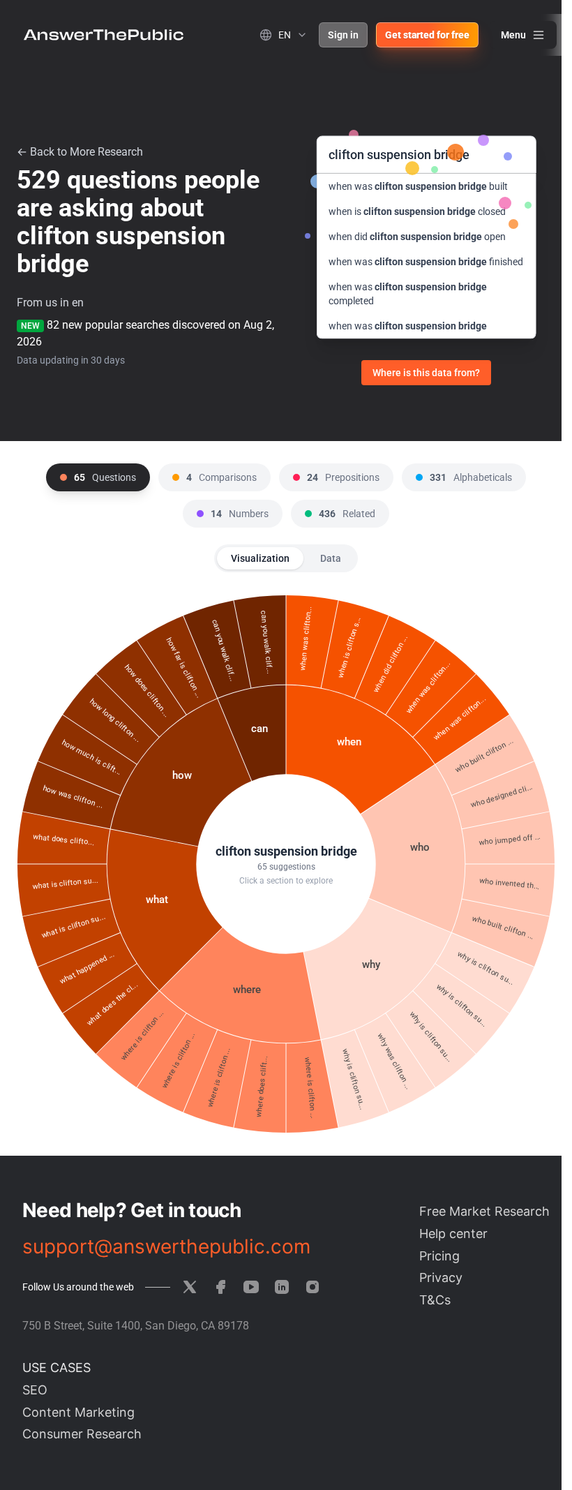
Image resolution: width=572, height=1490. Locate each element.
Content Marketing (78, 1412)
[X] (189, 1287)
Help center (453, 1233)
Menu (513, 34)
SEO (34, 1390)
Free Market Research (484, 1211)
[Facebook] (220, 1287)
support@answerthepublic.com (166, 1246)
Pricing (439, 1256)
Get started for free (427, 34)
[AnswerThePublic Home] (103, 35)
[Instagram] (312, 1287)
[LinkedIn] (281, 1287)
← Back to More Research (80, 151)
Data (330, 558)
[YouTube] (251, 1287)
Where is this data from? (426, 372)
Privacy (440, 1277)
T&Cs (435, 1299)
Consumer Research (82, 1433)
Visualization (260, 558)
